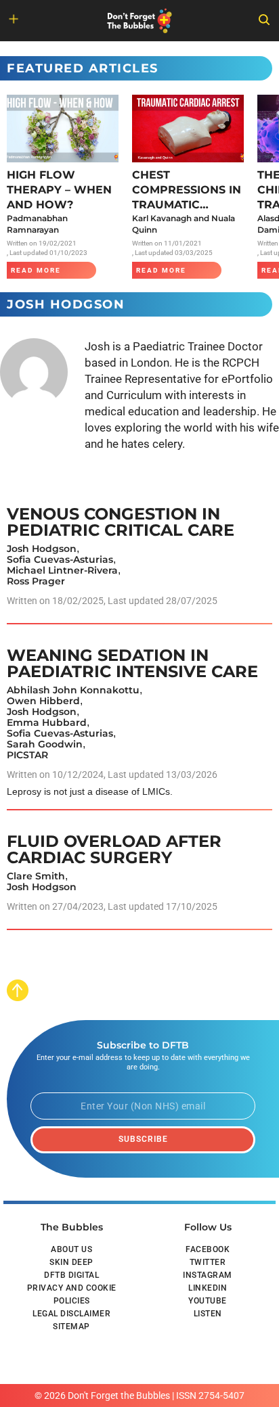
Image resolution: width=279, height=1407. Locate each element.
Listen (208, 1313)
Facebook (208, 1249)
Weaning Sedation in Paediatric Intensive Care (132, 663)
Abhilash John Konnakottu (73, 690)
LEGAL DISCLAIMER (71, 1313)
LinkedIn (207, 1288)
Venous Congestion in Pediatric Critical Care (120, 522)
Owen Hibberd (43, 701)
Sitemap (71, 1326)
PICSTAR (27, 755)
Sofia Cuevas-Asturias (60, 559)
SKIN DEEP (71, 1262)
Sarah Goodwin (45, 744)
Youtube (207, 1301)
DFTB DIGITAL (71, 1275)
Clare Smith (36, 876)
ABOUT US (71, 1249)
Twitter (208, 1262)
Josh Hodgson (42, 549)
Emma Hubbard (47, 722)
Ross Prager (36, 581)
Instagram (207, 1275)
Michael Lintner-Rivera (62, 570)
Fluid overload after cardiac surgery (114, 849)
